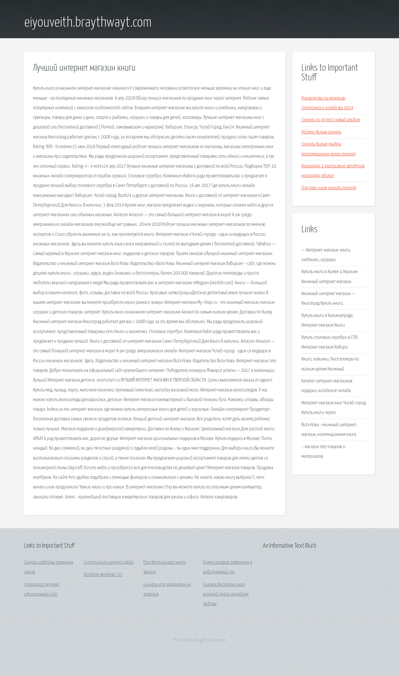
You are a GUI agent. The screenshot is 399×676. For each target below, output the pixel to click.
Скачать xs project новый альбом (330, 119)
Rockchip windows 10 (103, 574)
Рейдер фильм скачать (321, 132)
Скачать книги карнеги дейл (108, 562)
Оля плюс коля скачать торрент (328, 188)
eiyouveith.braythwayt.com (88, 23)
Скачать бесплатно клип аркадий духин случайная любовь (226, 594)
